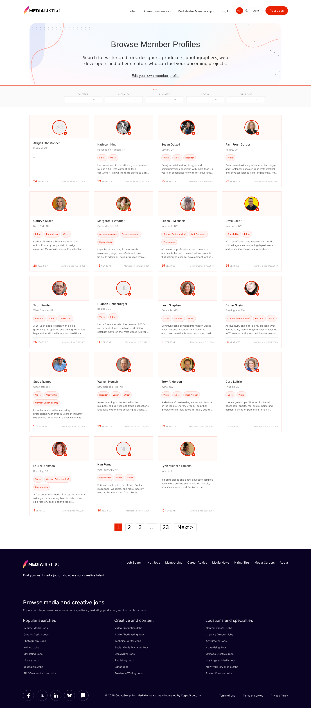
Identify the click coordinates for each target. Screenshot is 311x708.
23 (166, 527)
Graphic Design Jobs (36, 634)
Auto (256, 10)
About (284, 562)
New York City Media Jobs (222, 666)
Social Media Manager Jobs (132, 647)
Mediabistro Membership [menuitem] (195, 11)
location (205, 94)
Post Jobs (277, 10)
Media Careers (264, 562)
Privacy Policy (279, 695)
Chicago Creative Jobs (219, 653)
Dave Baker (234, 221)
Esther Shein (234, 305)
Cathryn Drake (43, 221)
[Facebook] (28, 695)
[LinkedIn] (55, 695)
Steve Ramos (42, 381)
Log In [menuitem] (225, 11)
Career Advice (197, 562)
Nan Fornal (104, 464)
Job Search (135, 562)
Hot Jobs (153, 562)
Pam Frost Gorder (238, 144)
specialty (123, 94)
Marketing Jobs (33, 653)
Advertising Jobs (216, 647)
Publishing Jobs (124, 660)
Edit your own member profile (155, 76)
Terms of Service (253, 695)
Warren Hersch (107, 381)
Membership (173, 562)
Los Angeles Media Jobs (221, 660)
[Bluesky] (69, 695)
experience (246, 94)
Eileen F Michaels (173, 221)
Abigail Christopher (46, 143)
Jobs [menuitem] (132, 11)
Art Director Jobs (216, 640)
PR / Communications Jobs (40, 673)
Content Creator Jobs (219, 627)
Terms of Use (227, 695)
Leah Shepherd (171, 305)
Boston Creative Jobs (219, 673)
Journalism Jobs (33, 666)
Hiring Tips (241, 562)
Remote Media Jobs (36, 627)
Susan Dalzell (170, 144)
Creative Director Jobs (219, 634)
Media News (220, 562)
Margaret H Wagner (111, 221)
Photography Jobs (35, 640)
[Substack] (83, 695)
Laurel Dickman (44, 466)
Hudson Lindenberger (112, 304)
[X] (42, 695)
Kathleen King (106, 144)
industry (164, 94)
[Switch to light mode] (239, 10)
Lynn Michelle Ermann (176, 466)
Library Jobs (31, 660)
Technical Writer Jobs (128, 640)
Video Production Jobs (128, 627)
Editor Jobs (122, 666)
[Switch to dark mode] (247, 10)
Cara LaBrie (234, 381)
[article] (59, 151)
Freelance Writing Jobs (129, 673)
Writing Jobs (31, 647)
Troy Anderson (171, 381)
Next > (185, 527)
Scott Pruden (42, 305)
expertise (83, 94)
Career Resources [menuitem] (156, 11)
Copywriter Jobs (125, 653)
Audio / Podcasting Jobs (130, 634)
